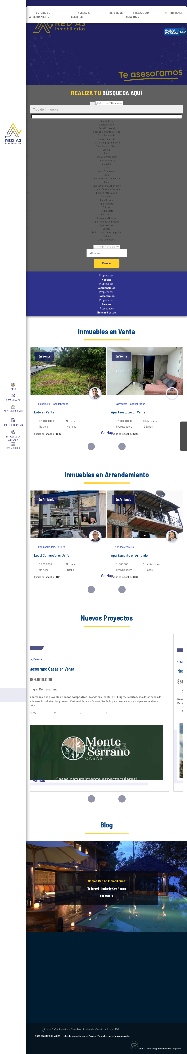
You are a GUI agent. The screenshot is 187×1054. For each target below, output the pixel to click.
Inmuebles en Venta (13, 425)
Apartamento (106, 203)
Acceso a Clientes (80, 14)
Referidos (116, 12)
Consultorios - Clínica (107, 146)
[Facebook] (183, 425)
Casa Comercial (106, 128)
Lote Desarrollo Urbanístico (106, 185)
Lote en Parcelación (106, 192)
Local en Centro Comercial (106, 178)
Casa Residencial (107, 135)
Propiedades (106, 277)
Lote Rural (106, 196)
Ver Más (107, 432)
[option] (68, 394)
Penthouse (106, 214)
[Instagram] (183, 432)
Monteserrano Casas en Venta (49, 669)
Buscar (106, 263)
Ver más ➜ (106, 895)
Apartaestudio (106, 124)
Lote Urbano (106, 200)
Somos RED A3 (13, 399)
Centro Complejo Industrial (106, 142)
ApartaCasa (107, 121)
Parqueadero (106, 210)
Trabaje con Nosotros (138, 14)
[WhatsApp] (183, 447)
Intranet (176, 12)
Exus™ (142, 1048)
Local (106, 174)
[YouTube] (183, 440)
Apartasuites (106, 225)
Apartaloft (107, 164)
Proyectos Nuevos (13, 410)
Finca (106, 153)
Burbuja (107, 236)
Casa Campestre (106, 239)
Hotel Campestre (106, 171)
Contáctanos (13, 448)
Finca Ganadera (106, 160)
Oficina (106, 207)
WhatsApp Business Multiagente (164, 1048)
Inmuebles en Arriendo (13, 437)
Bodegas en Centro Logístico (106, 232)
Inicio (13, 389)
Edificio (106, 149)
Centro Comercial (107, 139)
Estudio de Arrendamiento (39, 14)
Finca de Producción (106, 156)
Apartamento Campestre (106, 221)
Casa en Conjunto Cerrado (106, 131)
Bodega (106, 228)
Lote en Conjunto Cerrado (107, 189)
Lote (106, 182)
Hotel (106, 167)
